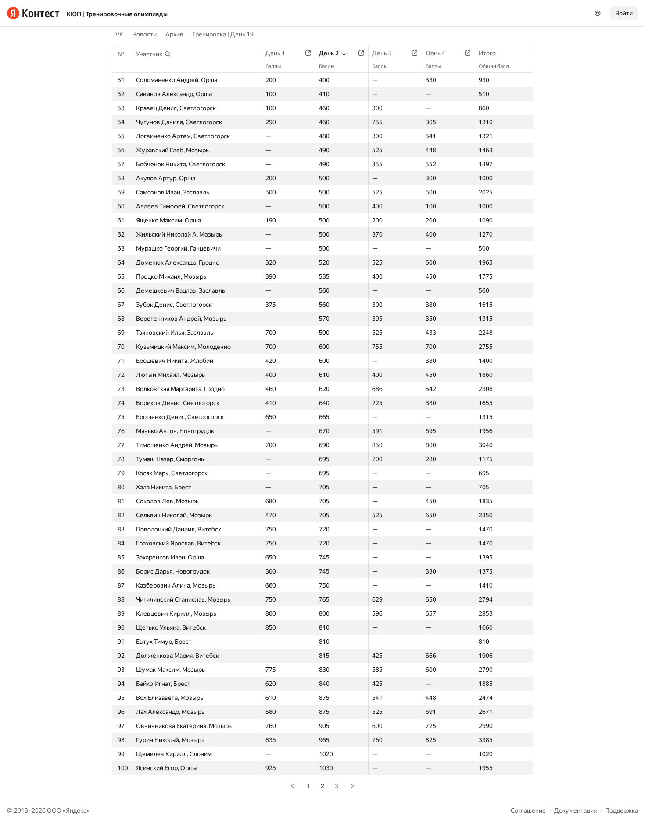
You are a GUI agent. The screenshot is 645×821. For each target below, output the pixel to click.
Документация (575, 810)
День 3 (382, 53)
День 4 (435, 53)
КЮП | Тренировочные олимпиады (117, 14)
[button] (153, 53)
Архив (174, 34)
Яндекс (76, 810)
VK (119, 34)
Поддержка (621, 810)
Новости (144, 34)
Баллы (273, 66)
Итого (487, 53)
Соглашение (528, 810)
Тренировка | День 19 (223, 34)
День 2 (329, 53)
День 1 (275, 53)
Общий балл (494, 66)
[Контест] (33, 13)
